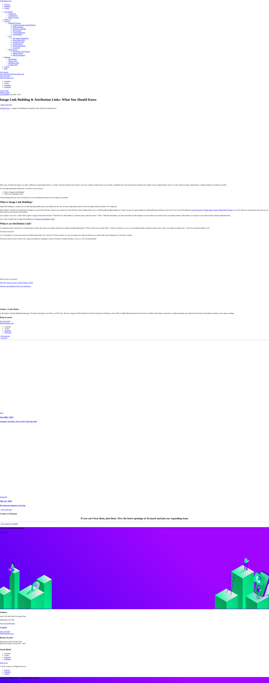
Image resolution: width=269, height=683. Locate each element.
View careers (9, 524)
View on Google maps (7, 623)
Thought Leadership (19, 29)
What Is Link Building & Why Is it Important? (15, 286)
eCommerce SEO (18, 42)
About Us (7, 19)
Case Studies (8, 12)
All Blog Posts (5, 108)
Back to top (4, 663)
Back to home (5, 682)
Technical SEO (18, 44)
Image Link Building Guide (45, 219)
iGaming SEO (13, 65)
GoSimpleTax (13, 16)
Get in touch (4, 72)
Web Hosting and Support (21, 51)
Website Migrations (19, 46)
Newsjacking (17, 31)
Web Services (12, 50)
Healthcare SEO (13, 63)
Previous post (5, 336)
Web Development (19, 55)
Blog (5, 68)
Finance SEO (12, 61)
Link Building (17, 34)
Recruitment (12, 59)
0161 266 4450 (5, 74)
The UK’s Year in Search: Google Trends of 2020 (16, 283)
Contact (6, 8)
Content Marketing (19, 33)
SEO (10, 36)
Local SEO (16, 48)
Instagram (7, 85)
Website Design (18, 53)
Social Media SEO (19, 40)
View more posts (6, 510)
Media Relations (18, 27)
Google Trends (196, 210)
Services (7, 4)
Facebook (7, 87)
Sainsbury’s (12, 14)
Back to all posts (6, 105)
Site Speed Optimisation (21, 38)
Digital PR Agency (14, 23)
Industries (7, 6)
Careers (6, 67)
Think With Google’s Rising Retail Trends (218, 210)
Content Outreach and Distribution (24, 25)
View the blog (14, 682)
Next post (3, 338)
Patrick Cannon (13, 17)
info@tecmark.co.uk (17, 74)
